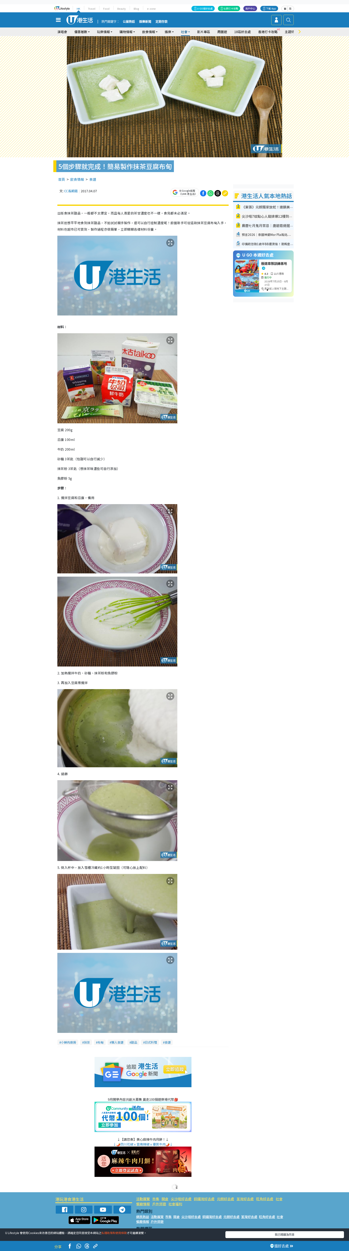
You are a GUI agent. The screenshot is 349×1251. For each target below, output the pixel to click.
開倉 (165, 1198)
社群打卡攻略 (231, 8)
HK (78, 9)
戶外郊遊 (159, 1203)
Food (106, 9)
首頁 (61, 179)
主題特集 (291, 31)
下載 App (271, 8)
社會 (279, 1198)
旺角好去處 (264, 1198)
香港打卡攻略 (268, 31)
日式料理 (151, 1042)
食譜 (92, 179)
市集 (155, 1198)
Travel (91, 9)
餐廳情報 (143, 1203)
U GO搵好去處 (205, 8)
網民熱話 (142, 1216)
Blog (136, 9)
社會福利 (175, 1203)
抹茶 (87, 1042)
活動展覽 (143, 1198)
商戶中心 (250, 8)
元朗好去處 (225, 1198)
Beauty (121, 9)
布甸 (101, 1042)
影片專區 (203, 31)
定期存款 (162, 21)
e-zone (151, 9)
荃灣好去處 (245, 1198)
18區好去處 (242, 31)
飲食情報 (77, 179)
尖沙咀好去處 (181, 1198)
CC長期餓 (71, 190)
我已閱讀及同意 (284, 1234)
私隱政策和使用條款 (114, 1233)
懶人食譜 (117, 1042)
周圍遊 (222, 31)
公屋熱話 (129, 21)
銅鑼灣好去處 (204, 1198)
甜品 (134, 1042)
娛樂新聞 (145, 21)
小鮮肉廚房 (68, 1042)
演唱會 (62, 31)
